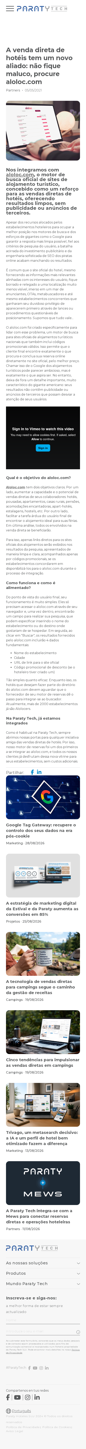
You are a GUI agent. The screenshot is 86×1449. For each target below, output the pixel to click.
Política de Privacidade (23, 1427)
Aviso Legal (14, 1431)
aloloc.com (20, 174)
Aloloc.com (15, 487)
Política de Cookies (56, 1427)
